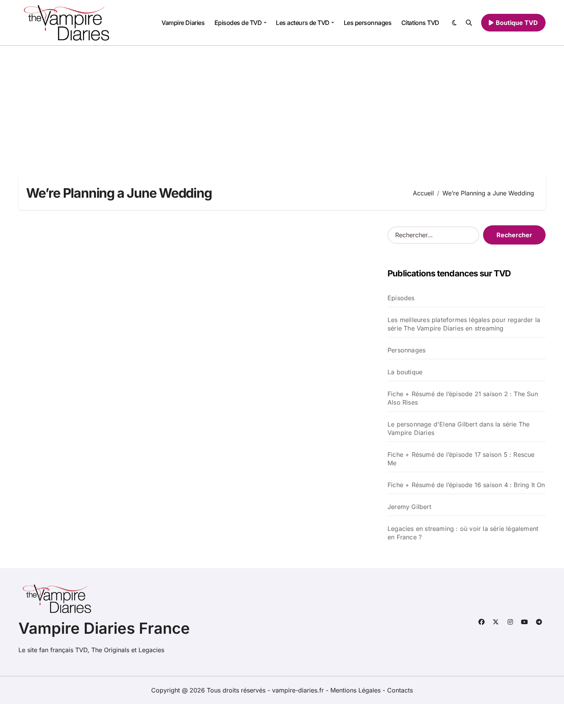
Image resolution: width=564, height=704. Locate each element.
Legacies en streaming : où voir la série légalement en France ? (463, 533)
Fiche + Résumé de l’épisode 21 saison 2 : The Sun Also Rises (463, 398)
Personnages (406, 350)
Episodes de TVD (238, 22)
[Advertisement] (282, 103)
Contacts (400, 690)
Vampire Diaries (183, 22)
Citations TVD (420, 22)
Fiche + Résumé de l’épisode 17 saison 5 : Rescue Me (461, 459)
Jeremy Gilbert (409, 507)
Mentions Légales (356, 690)
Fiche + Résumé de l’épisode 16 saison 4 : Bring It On (466, 485)
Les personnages (368, 22)
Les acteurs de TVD (302, 22)
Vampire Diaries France (104, 628)
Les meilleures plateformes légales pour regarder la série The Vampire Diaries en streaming (464, 324)
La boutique (405, 372)
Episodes (401, 298)
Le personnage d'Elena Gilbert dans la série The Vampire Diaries (458, 428)
